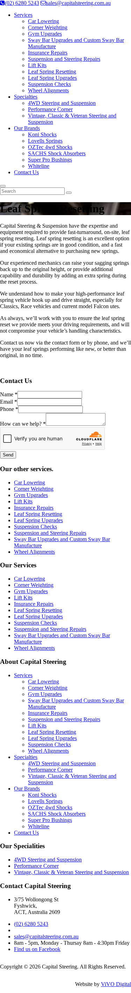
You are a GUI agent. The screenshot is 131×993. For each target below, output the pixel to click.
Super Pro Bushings (50, 160)
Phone (9, 409)
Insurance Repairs (47, 53)
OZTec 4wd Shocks (50, 147)
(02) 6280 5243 (22, 3)
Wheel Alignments (48, 90)
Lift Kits (37, 65)
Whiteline (38, 166)
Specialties (25, 97)
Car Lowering (43, 21)
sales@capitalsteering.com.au (78, 3)
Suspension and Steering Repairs (64, 59)
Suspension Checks (49, 84)
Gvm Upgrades (45, 34)
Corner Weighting (47, 27)
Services (23, 15)
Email (8, 402)
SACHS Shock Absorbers (57, 153)
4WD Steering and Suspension (62, 103)
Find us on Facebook (37, 949)
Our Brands (27, 128)
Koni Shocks (42, 134)
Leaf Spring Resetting (52, 72)
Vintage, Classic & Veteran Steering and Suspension (71, 872)
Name (8, 394)
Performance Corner (50, 109)
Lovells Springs (45, 141)
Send (8, 455)
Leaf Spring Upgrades (52, 78)
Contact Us (26, 172)
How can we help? (23, 424)
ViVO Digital (116, 984)
